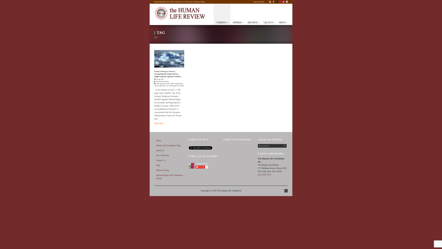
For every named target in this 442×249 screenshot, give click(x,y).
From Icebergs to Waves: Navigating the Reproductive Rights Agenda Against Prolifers (167, 74)
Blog (156, 2)
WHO (182, 86)
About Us (160, 150)
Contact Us (178, 2)
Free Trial (170, 2)
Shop (158, 165)
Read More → (160, 123)
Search (261, 2)
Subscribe (162, 2)
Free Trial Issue (162, 155)
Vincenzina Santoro (162, 81)
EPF (158, 83)
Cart (185, 2)
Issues (158, 140)
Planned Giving (199, 2)
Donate (190, 2)
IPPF (172, 83)
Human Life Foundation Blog (168, 145)
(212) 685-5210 (264, 174)
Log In (255, 2)
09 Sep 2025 (160, 79)
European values (165, 83)
